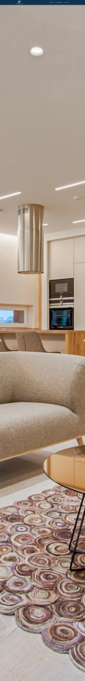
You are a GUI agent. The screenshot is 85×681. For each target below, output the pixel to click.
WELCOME (51, 2)
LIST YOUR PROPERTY (59, 2)
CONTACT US (66, 2)
